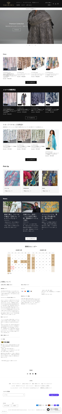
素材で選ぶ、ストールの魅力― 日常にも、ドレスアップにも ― (12, 216)
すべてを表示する (31, 82)
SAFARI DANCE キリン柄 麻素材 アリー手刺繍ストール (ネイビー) (52, 110)
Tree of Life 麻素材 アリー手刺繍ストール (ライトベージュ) (24, 147)
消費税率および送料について (46, 387)
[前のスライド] (26, 45)
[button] (19, 2)
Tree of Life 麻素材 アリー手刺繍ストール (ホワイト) (10, 147)
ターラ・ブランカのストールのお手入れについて (29, 387)
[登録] (23, 394)
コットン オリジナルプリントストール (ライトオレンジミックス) (38, 74)
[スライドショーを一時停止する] (35, 45)
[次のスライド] (32, 45)
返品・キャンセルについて (46, 383)
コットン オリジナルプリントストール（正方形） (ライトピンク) (52, 74)
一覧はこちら (8, 191)
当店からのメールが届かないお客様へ (42, 385)
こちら (7, 360)
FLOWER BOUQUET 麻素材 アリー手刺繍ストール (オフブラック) (23, 110)
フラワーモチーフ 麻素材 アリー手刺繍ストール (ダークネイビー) (37, 110)
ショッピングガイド (14, 387)
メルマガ (13, 385)
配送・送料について (36, 383)
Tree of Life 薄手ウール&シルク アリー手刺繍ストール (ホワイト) (52, 154)
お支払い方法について (26, 383)
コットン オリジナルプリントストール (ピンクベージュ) (24, 74)
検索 (10, 383)
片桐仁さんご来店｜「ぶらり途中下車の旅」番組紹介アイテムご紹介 (30, 217)
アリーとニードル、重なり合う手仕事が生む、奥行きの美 (49, 216)
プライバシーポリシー (16, 383)
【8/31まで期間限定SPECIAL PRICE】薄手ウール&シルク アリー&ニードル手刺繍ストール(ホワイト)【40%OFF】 (10, 75)
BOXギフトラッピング (20, 385)
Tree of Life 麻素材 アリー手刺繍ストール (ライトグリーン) (38, 147)
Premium (17, 29)
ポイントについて (29, 385)
